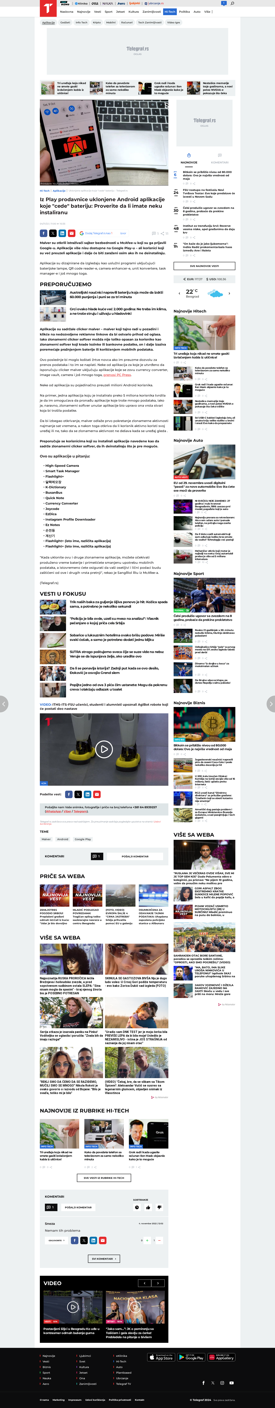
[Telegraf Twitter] (213, 1383)
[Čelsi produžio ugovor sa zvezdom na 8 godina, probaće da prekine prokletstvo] (204, 595)
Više (207, 11)
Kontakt (139, 1399)
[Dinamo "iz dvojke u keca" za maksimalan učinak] (183, 669)
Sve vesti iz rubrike (104, 1177)
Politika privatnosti (120, 1399)
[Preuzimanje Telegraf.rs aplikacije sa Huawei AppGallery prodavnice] (221, 1357)
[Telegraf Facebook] (203, 1383)
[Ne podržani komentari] (159, 1207)
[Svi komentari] (137, 1207)
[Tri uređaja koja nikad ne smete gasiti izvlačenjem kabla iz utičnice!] (47, 88)
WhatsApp (53, 811)
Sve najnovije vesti (204, 265)
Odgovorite (56, 1240)
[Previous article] (4, 704)
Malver (46, 839)
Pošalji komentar (135, 856)
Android (62, 839)
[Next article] (271, 704)
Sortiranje (140, 1199)
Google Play (83, 839)
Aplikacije (59, 190)
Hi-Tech (45, 190)
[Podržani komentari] (148, 1207)
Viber (67, 811)
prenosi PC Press (117, 375)
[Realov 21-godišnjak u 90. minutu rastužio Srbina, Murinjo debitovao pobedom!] (183, 636)
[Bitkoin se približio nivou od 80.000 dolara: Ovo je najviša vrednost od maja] (204, 724)
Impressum (75, 1399)
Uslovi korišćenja (95, 1399)
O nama (44, 1399)
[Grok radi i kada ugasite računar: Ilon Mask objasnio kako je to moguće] (145, 88)
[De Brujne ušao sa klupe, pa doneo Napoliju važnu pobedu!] (183, 686)
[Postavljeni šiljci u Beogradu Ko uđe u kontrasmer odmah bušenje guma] (72, 1307)
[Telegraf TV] (231, 1383)
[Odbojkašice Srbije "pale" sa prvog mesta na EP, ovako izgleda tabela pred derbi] (183, 653)
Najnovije (190, 311)
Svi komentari (104, 1258)
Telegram (80, 811)
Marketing (59, 1399)
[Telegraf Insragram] (222, 1383)
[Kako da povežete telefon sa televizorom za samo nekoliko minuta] (96, 88)
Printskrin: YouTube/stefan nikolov (60, 183)
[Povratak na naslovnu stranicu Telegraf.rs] (48, 8)
